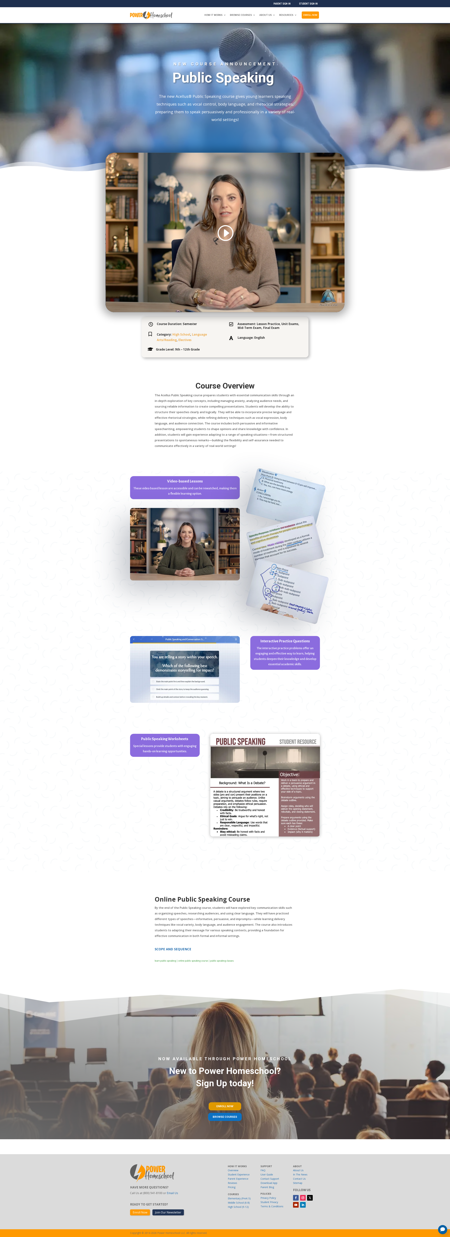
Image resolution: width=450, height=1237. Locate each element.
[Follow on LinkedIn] (303, 1205)
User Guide (267, 1174)
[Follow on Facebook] (296, 1198)
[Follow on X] (310, 1198)
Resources (286, 15)
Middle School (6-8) (239, 1202)
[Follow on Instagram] (303, 1198)
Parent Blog (267, 1187)
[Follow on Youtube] (296, 1205)
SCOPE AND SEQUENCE (173, 949)
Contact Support (270, 1178)
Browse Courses (241, 15)
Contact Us (299, 1178)
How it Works (213, 15)
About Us (265, 15)
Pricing (231, 1187)
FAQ (263, 1170)
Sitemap (297, 1183)
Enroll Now (310, 15)
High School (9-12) (238, 1207)
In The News (300, 1174)
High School (181, 334)
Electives (184, 340)
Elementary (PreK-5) (239, 1198)
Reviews (232, 1183)
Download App (269, 1183)
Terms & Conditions (272, 1206)
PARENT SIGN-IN (282, 3)
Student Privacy (269, 1202)
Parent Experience (238, 1178)
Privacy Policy (268, 1198)
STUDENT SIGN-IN (308, 3)
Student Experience (239, 1174)
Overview (233, 1170)
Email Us (172, 1193)
